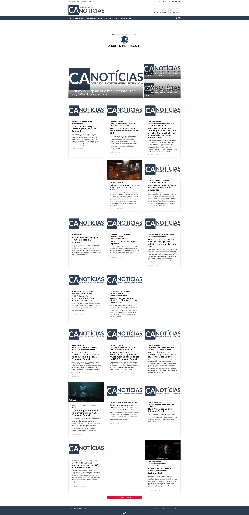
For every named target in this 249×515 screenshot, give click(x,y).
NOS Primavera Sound (87, 349)
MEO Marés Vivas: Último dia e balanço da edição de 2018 (124, 130)
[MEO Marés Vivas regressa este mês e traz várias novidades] (163, 169)
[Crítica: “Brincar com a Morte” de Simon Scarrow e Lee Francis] (124, 280)
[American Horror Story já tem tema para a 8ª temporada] (86, 224)
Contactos (91, 1)
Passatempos (125, 18)
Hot (169, 12)
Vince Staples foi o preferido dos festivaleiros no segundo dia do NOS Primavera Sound (85, 355)
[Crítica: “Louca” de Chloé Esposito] (124, 224)
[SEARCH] (176, 18)
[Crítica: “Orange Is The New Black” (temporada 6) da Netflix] (124, 170)
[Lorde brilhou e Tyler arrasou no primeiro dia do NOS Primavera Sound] (163, 334)
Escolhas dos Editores (119, 123)
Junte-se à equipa (82, 1)
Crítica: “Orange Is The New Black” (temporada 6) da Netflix (124, 187)
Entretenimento (76, 18)
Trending (176, 12)
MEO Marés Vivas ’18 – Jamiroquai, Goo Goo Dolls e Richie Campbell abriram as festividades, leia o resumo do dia (162, 133)
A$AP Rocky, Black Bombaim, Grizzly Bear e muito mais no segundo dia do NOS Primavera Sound (124, 355)
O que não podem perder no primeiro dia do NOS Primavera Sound (85, 412)
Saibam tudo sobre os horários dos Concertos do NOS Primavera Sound (124, 407)
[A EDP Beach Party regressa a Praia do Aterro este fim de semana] (86, 280)
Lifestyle (113, 18)
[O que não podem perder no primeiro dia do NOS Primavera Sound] (86, 392)
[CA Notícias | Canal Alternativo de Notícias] (124, 513)
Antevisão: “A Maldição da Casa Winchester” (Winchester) (161, 470)
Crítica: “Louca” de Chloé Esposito (123, 242)
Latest (155, 12)
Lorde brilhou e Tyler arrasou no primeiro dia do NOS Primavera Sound (162, 354)
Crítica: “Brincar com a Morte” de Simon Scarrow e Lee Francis (124, 300)
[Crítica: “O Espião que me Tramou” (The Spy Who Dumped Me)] (105, 79)
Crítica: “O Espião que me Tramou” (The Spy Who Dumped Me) (84, 128)
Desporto (102, 18)
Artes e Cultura (116, 235)
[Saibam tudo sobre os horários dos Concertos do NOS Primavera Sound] (124, 391)
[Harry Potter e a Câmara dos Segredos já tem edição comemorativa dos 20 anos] (163, 224)
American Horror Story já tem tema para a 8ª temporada (84, 239)
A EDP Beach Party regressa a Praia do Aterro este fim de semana (85, 298)
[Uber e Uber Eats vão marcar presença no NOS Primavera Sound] (86, 449)
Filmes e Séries (77, 123)
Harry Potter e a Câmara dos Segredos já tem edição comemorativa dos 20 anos (162, 243)
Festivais (132, 123)
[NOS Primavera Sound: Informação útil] (163, 391)
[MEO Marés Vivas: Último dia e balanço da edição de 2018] (162, 69)
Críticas (75, 122)
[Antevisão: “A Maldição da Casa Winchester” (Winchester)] (163, 450)
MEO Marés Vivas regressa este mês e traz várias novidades (162, 187)
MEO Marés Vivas (116, 125)
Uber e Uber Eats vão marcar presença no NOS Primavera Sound (84, 465)
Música (126, 125)
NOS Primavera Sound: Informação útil (160, 410)
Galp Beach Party (78, 293)
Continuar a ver (124, 497)
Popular (163, 12)
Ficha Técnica (72, 1)
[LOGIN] (179, 18)
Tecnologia (91, 18)
